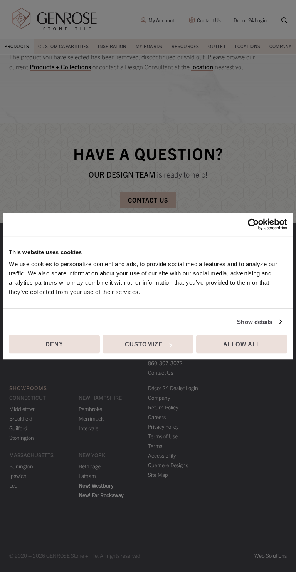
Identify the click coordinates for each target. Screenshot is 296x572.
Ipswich (18, 475)
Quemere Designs (168, 464)
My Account (161, 20)
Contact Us (209, 20)
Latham (87, 475)
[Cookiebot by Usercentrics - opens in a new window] (253, 224)
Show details (254, 322)
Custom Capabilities (63, 46)
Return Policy (163, 407)
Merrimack (91, 418)
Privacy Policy (163, 426)
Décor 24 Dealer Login (173, 387)
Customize (144, 344)
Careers (157, 416)
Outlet (217, 46)
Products (16, 46)
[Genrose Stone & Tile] (54, 19)
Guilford (18, 427)
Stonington (21, 437)
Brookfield (20, 418)
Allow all (241, 344)
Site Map (158, 474)
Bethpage (90, 466)
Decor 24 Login (250, 20)
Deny (54, 344)
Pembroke (90, 408)
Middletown (22, 408)
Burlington (21, 466)
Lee (13, 485)
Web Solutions (270, 555)
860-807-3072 (165, 362)
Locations (248, 46)
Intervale (88, 427)
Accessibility (162, 455)
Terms (155, 445)
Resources (185, 46)
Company (280, 46)
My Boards (149, 46)
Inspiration (112, 46)
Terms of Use (163, 436)
